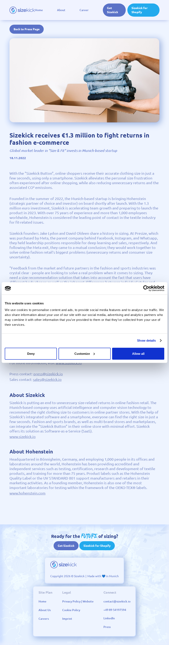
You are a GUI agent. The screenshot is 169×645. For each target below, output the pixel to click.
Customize (82, 353)
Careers (44, 618)
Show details (146, 340)
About (61, 10)
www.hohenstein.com (27, 493)
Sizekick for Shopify (139, 10)
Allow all (138, 353)
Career (84, 10)
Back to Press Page (27, 29)
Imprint (67, 618)
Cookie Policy (71, 610)
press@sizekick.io (48, 374)
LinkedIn (109, 618)
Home (39, 10)
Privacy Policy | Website (78, 601)
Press (107, 627)
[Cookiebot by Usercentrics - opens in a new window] (146, 288)
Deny (31, 353)
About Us (45, 610)
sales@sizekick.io (47, 379)
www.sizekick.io (22, 437)
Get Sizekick (112, 10)
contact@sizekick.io (116, 601)
